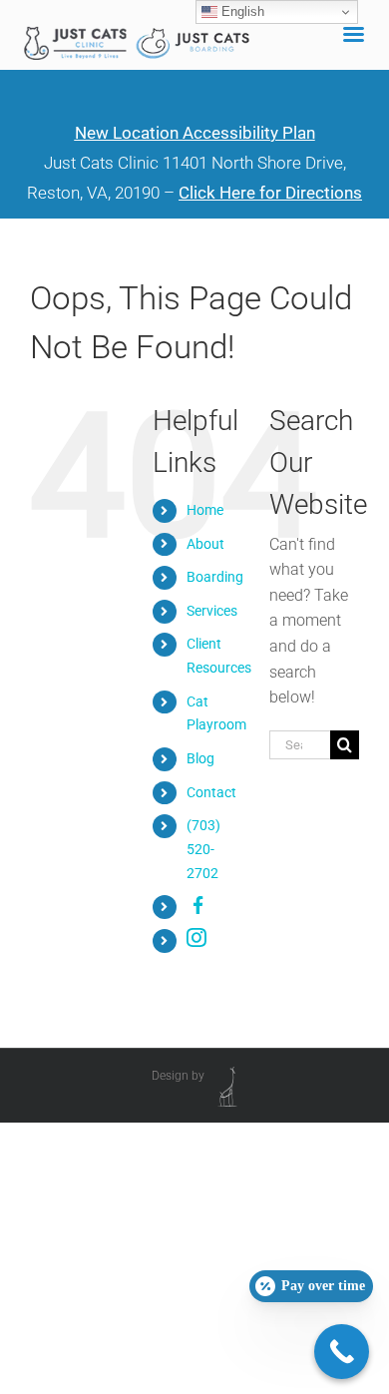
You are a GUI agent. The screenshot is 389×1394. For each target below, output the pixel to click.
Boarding (215, 577)
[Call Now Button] (341, 1351)
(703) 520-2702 (203, 849)
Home (205, 510)
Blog (200, 758)
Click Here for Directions (270, 193)
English (240, 11)
